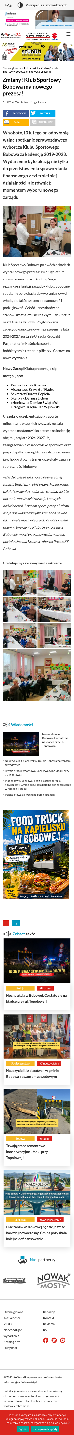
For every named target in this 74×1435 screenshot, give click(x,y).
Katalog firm (12, 1342)
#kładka (44, 1138)
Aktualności (30, 68)
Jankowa (20, 1219)
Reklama (49, 1324)
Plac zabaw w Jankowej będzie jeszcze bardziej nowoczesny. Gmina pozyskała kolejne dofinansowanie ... (36, 1233)
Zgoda (22, 1429)
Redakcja (49, 1312)
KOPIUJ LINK (45, 122)
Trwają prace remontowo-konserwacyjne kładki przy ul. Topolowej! (29, 1151)
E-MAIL (18, 122)
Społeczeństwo (20, 1063)
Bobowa (20, 1138)
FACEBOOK (19, 113)
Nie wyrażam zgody (45, 1429)
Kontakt (48, 1318)
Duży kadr (10, 1347)
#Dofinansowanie (50, 1219)
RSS (45, 1330)
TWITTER (45, 113)
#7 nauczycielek (49, 1063)
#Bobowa (45, 988)
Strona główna (12, 68)
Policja (20, 988)
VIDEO (8, 1324)
